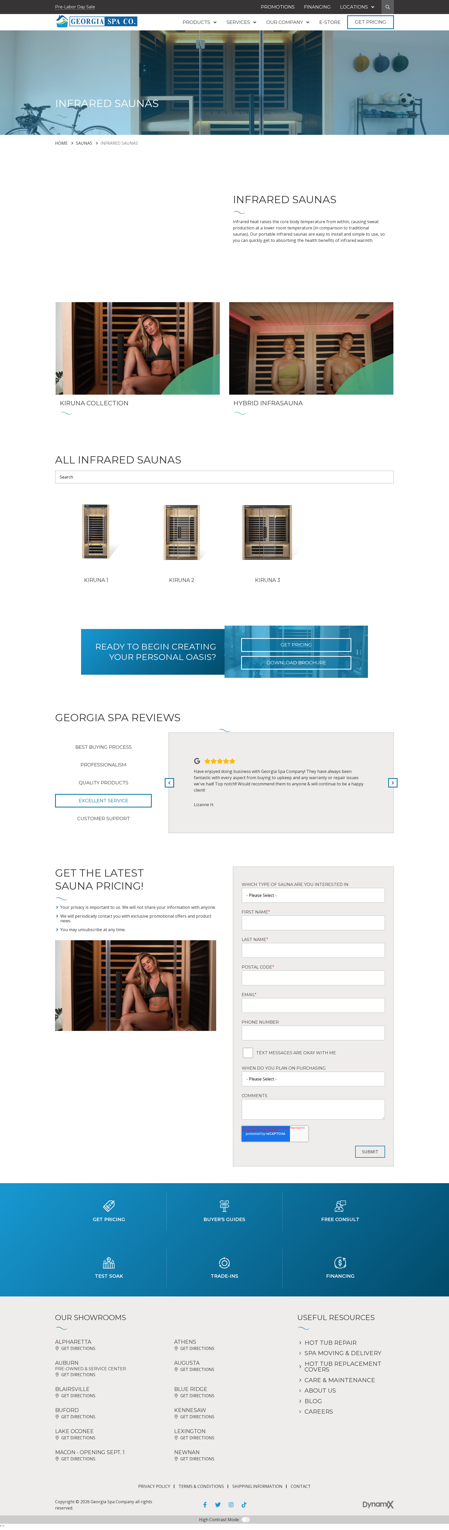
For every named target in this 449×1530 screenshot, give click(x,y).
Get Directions (78, 1348)
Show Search (387, 7)
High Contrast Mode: (26, 20)
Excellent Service (103, 801)
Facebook (205, 1504)
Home (61, 143)
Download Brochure (296, 663)
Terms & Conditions (201, 1486)
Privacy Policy (154, 1486)
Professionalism (103, 765)
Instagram (230, 1504)
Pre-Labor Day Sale (75, 6)
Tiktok (243, 1504)
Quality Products (103, 783)
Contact (301, 1486)
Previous (169, 782)
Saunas (84, 143)
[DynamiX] (378, 1505)
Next (393, 782)
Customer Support (103, 819)
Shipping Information (257, 1486)
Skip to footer (19, 13)
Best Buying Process (103, 747)
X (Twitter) (218, 1504)
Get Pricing (370, 22)
